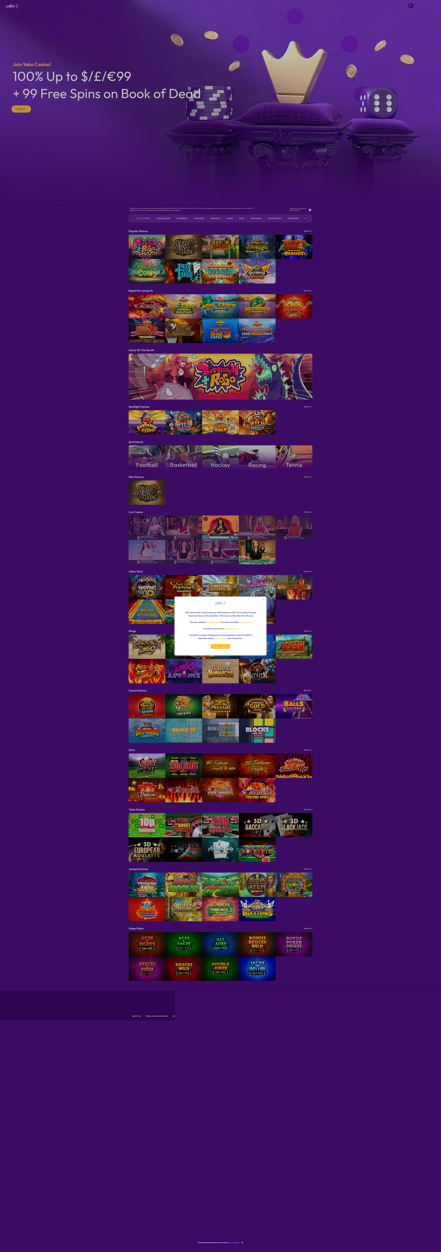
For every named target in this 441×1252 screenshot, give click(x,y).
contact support (220, 638)
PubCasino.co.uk (231, 628)
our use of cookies (233, 1242)
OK (242, 1242)
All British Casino (213, 622)
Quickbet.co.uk (245, 622)
